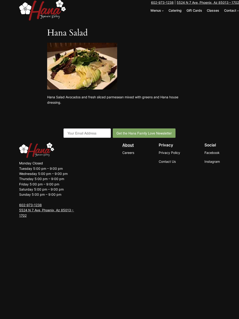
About (128, 145)
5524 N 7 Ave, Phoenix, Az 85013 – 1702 (208, 2)
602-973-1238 (162, 2)
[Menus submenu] (163, 11)
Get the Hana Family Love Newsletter (144, 133)
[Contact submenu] (238, 11)
